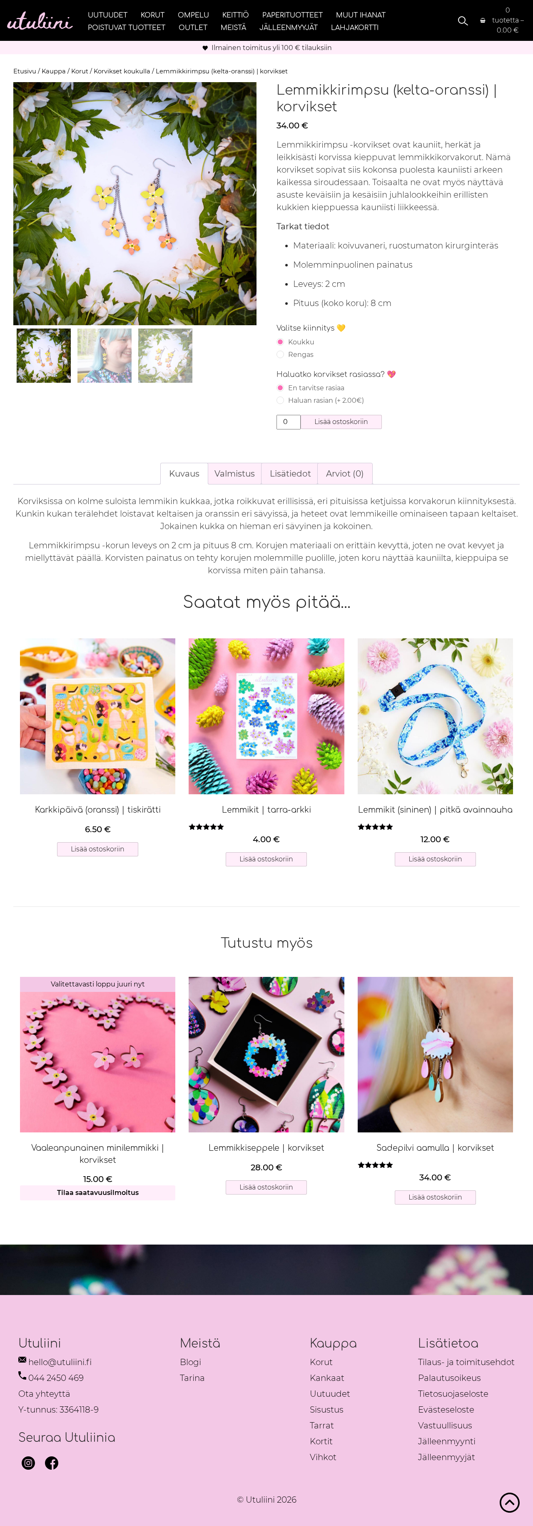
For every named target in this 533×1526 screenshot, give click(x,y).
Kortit (321, 1441)
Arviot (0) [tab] (345, 474)
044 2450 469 (56, 1378)
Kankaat (327, 1378)
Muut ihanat (361, 15)
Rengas (301, 355)
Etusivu (24, 71)
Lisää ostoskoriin (341, 422)
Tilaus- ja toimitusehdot (466, 1362)
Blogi (190, 1362)
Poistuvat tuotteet (126, 27)
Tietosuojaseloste (453, 1394)
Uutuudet (107, 15)
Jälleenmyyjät (288, 27)
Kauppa (54, 71)
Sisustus (327, 1410)
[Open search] (462, 20)
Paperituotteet (292, 15)
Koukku (301, 342)
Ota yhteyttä (44, 1394)
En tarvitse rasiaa (316, 388)
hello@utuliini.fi (60, 1362)
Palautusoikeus (449, 1378)
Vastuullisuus (445, 1426)
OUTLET (193, 27)
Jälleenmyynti (447, 1441)
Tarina (192, 1378)
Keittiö (235, 15)
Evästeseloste (446, 1410)
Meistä (233, 27)
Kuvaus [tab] (184, 474)
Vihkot (323, 1457)
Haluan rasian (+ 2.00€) (326, 400)
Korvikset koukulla (122, 71)
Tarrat (322, 1426)
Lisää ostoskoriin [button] (98, 849)
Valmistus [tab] (234, 474)
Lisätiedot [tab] (290, 474)
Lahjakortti (355, 27)
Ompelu (193, 15)
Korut (152, 15)
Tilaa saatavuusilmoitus (98, 1193)
